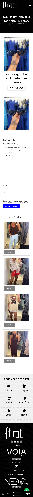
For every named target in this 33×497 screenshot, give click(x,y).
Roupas (24, 390)
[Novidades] (8, 386)
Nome (5, 178)
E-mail (5, 185)
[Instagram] (12, 441)
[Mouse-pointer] (16, 459)
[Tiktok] (21, 441)
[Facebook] (15, 441)
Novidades (8, 390)
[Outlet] (8, 410)
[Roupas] (24, 386)
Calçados (9, 402)
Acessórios (24, 402)
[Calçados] (8, 398)
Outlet (8, 414)
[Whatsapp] (18, 441)
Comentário (7, 155)
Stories (24, 414)
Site (4, 192)
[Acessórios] (24, 398)
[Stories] (24, 410)
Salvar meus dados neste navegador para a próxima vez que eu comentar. (15, 201)
